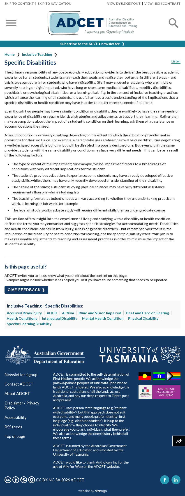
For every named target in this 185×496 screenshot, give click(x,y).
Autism (68, 313)
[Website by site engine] (92, 491)
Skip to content (19, 3)
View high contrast (162, 3)
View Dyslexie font (124, 3)
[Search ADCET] (173, 28)
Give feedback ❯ (26, 290)
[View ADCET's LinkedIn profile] (175, 479)
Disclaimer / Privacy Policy (22, 405)
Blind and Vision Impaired (100, 313)
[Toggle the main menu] (11, 23)
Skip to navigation (54, 3)
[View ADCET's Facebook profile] (164, 479)
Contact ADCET (19, 383)
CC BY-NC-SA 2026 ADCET (60, 479)
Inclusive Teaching (37, 54)
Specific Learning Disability (29, 323)
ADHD (52, 313)
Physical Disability (143, 318)
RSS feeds (13, 426)
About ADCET (17, 393)
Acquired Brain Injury (24, 313)
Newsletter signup (21, 374)
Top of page (15, 436)
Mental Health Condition (102, 318)
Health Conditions (22, 318)
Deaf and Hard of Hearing (147, 313)
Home (10, 54)
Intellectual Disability (59, 318)
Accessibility (16, 417)
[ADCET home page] (92, 23)
